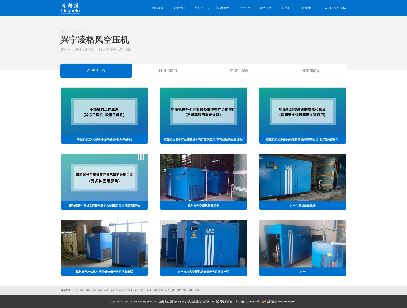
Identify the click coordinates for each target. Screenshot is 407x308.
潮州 (191, 290)
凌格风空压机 (167, 301)
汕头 (118, 290)
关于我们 (179, 8)
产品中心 (200, 8)
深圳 (82, 290)
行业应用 (245, 8)
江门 (124, 290)
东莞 (94, 290)
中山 (106, 290)
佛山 (100, 290)
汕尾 (154, 290)
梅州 (148, 290)
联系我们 (308, 8)
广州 (76, 290)
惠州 (112, 290)
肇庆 (136, 290)
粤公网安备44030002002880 (279, 301)
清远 (167, 290)
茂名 (130, 290)
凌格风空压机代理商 (75, 8)
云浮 (197, 290)
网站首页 (158, 8)
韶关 (173, 290)
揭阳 (179, 290)
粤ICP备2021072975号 (247, 301)
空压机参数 (222, 8)
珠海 (88, 290)
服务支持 (266, 8)
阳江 (185, 290)
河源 (161, 290)
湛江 (142, 290)
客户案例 (287, 8)
